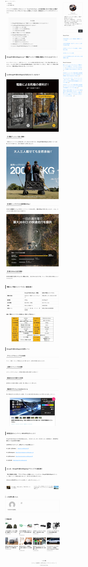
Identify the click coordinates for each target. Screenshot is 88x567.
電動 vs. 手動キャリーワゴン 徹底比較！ (22, 32)
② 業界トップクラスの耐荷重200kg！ (22, 28)
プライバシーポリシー (51, 562)
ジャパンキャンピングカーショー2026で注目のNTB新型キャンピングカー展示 (72, 81)
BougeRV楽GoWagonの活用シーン (21, 34)
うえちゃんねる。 (12, 509)
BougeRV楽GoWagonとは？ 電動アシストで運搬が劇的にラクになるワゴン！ (31, 23)
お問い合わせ (43, 562)
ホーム (33, 562)
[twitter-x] (42, 560)
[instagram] (44, 560)
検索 (80, 31)
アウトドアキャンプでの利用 (21, 36)
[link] (21, 503)
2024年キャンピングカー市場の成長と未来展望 (72, 72)
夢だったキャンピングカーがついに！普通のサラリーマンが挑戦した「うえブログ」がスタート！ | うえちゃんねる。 (72, 94)
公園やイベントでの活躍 (20, 38)
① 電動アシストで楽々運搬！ (21, 27)
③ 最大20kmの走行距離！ (20, 30)
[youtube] (45, 560)
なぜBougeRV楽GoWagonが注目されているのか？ (24, 25)
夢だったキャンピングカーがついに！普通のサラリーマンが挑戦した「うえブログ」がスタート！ (72, 66)
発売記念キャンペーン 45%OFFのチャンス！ (23, 43)
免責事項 (38, 562)
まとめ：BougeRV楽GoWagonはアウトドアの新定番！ (25, 46)
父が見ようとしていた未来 (68, 53)
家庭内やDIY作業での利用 (20, 40)
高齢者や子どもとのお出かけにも (21, 41)
